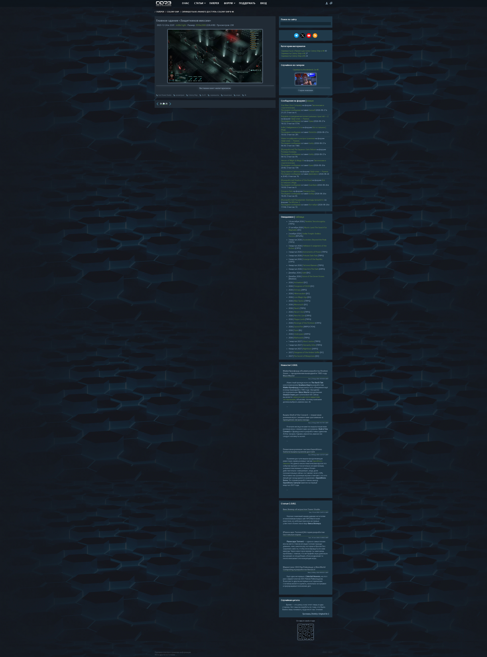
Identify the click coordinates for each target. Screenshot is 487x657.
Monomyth (298, 305)
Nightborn (307, 349)
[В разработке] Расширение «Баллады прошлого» (302, 200)
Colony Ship (193, 95)
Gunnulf (312, 110)
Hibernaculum (300, 294)
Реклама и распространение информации (173, 652)
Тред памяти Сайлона (290, 172)
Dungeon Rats (287, 191)
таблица (299, 217)
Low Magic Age (300, 297)
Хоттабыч (313, 205)
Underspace (299, 334)
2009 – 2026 (327, 652)
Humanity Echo (309, 345)
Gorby (311, 143)
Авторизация (326, 3)
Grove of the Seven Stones (313, 277)
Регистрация (331, 3)
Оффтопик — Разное (300, 119)
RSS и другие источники (165, 655)
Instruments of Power (312, 252)
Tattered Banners (310, 265)
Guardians (313, 185)
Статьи (198, 3)
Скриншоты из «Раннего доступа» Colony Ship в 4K (302, 51)
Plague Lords (299, 319)
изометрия (180, 95)
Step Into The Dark (310, 269)
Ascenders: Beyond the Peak (314, 240)
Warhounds (298, 338)
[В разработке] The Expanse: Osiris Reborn (298, 150)
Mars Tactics (299, 301)
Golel (304, 273)
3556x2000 (201, 25)
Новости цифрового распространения (298, 139)
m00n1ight (181, 25)
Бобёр (311, 194)
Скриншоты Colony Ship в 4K (293, 54)
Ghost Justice (308, 341)
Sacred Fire (298, 327)
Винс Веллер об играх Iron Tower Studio (301, 510)
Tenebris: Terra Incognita (315, 222)
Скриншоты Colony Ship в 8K (293, 56)
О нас (185, 3)
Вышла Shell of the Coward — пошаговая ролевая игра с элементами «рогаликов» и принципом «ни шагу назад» (303, 417)
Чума (311, 121)
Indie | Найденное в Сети (291, 128)
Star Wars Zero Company (291, 105)
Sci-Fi (204, 95)
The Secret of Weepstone (304, 356)
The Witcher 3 (294, 202)
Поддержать (247, 3)
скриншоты (214, 95)
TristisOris (313, 132)
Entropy (297, 290)
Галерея (214, 3)
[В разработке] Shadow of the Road (296, 180)
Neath (296, 308)
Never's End (299, 312)
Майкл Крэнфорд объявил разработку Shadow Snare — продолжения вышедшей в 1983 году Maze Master (305, 373)
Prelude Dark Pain (310, 256)
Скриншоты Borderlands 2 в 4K (306, 70)
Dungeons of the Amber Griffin (306, 353)
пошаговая (227, 95)
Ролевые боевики (288, 152)
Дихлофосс (313, 174)
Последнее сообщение (291, 110)
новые (310, 101)
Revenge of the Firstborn (304, 323)
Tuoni (296, 330)
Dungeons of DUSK (302, 286)
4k (245, 95)
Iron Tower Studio (165, 95)
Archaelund (298, 283)
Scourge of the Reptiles (312, 259)
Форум (228, 3)
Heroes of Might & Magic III (292, 161)
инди (238, 95)
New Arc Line (299, 316)
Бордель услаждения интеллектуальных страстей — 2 (304, 116)
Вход (263, 3)
